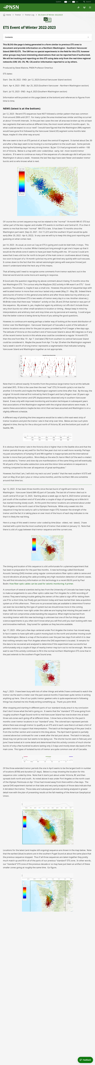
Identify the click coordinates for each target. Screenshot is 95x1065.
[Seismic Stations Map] (84, 7)
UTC (69, 2)
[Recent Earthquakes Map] (78, 7)
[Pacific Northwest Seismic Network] (11, 7)
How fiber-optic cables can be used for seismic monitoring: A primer (41, 583)
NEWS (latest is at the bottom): (22, 108)
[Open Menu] (90, 7)
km (77, 2)
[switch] (65, 2)
